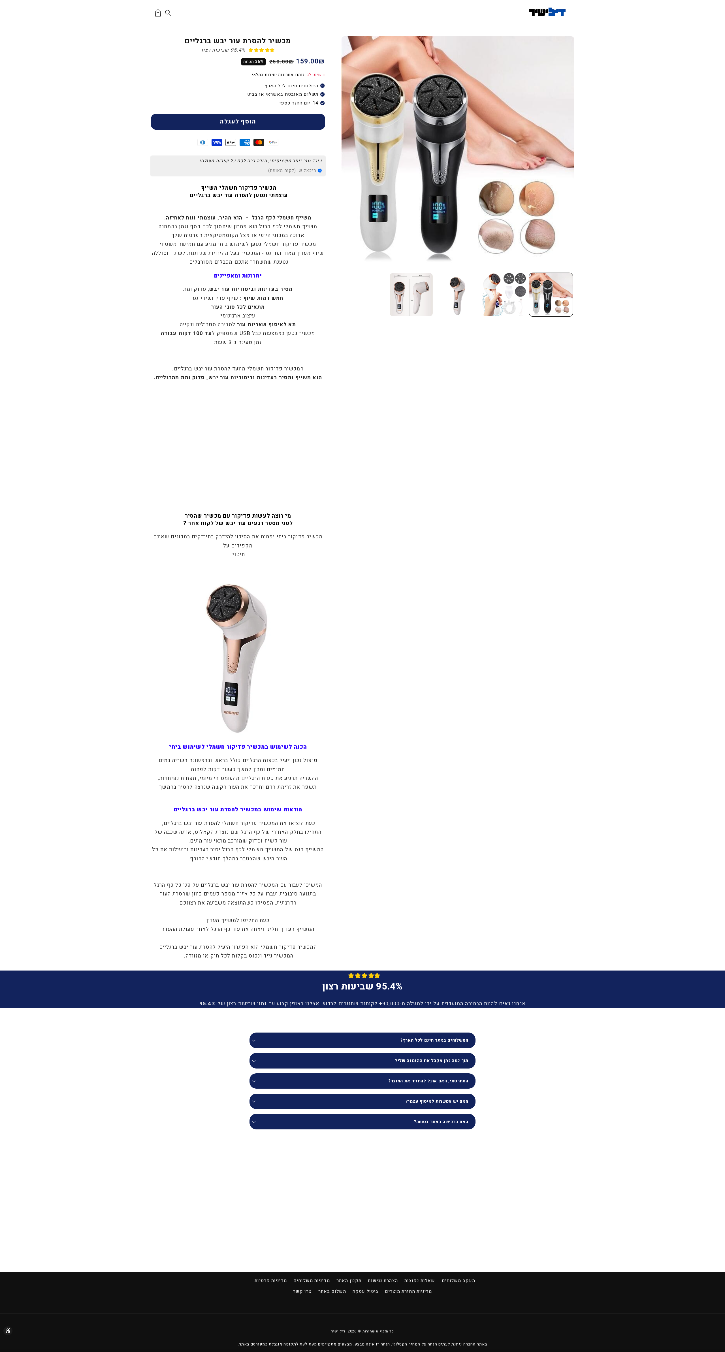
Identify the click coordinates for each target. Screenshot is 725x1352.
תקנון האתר (348, 1280)
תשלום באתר (332, 1291)
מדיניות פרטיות (271, 1280)
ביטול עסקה (365, 1291)
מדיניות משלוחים (311, 1280)
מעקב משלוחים (458, 1280)
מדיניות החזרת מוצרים (408, 1291)
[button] (168, 13)
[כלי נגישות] (7, 1330)
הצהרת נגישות (383, 1280)
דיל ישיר (338, 1331)
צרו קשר (302, 1291)
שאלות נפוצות (419, 1280)
